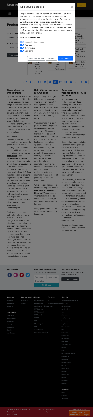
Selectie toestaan (36, 58)
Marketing (29, 51)
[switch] (22, 45)
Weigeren (51, 58)
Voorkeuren (29, 45)
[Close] (72, 7)
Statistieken (30, 48)
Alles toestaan (65, 58)
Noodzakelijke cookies (34, 42)
